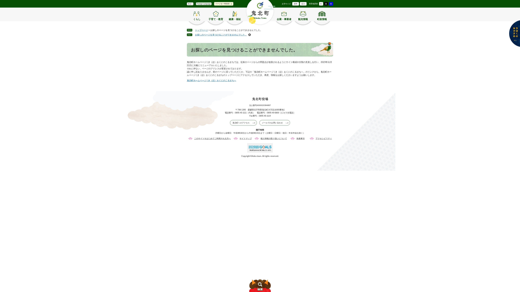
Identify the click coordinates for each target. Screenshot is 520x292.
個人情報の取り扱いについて (274, 138)
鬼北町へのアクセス (241, 123)
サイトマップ (246, 138)
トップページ (201, 30)
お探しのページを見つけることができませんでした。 (221, 35)
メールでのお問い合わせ (272, 123)
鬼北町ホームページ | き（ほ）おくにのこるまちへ (211, 80)
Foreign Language (204, 4)
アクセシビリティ (324, 138)
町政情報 (322, 19)
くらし (197, 19)
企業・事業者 (284, 19)
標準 (295, 4)
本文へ (190, 4)
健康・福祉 (235, 19)
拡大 (303, 4)
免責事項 (300, 138)
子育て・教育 (216, 19)
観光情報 (303, 19)
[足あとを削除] (249, 35)
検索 (260, 285)
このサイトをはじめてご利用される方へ (212, 138)
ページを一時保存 (222, 4)
